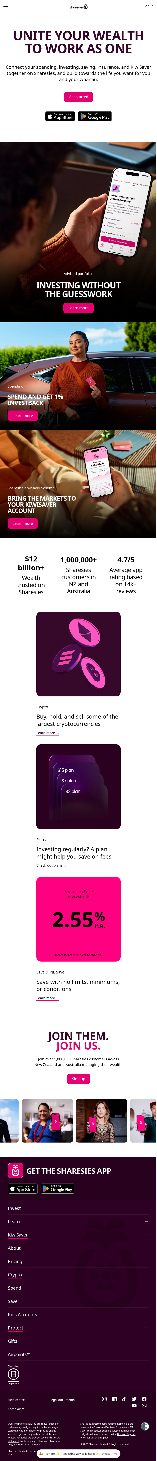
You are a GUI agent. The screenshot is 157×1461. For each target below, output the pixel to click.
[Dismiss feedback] (142, 1447)
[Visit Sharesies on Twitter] (134, 1399)
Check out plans (49, 865)
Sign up (78, 1078)
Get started (78, 96)
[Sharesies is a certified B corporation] (13, 1375)
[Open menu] (6, 6)
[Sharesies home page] (79, 6)
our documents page (98, 1437)
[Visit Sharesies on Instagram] (104, 1399)
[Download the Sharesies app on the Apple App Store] (60, 116)
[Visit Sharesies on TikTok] (124, 1399)
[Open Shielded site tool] (145, 1426)
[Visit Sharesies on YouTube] (134, 1406)
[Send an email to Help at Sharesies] (144, 1406)
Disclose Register (126, 1434)
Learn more (78, 307)
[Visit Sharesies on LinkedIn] (114, 1399)
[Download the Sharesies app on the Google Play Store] (95, 116)
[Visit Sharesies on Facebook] (144, 1399)
